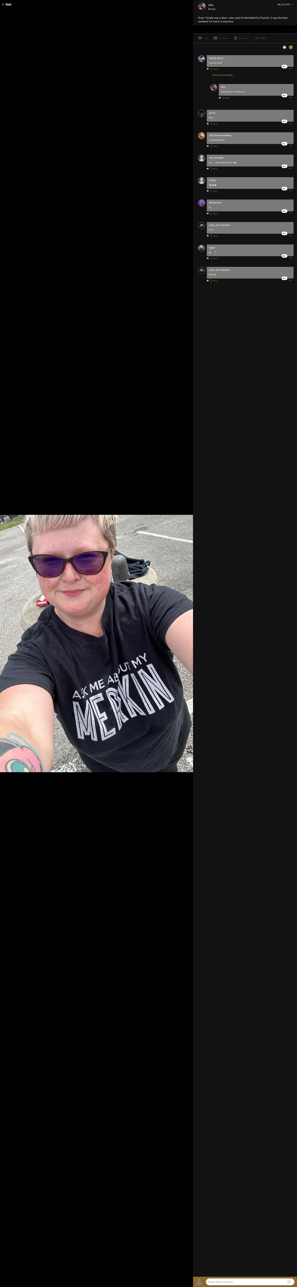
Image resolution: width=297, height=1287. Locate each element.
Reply (215, 69)
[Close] (7, 4)
